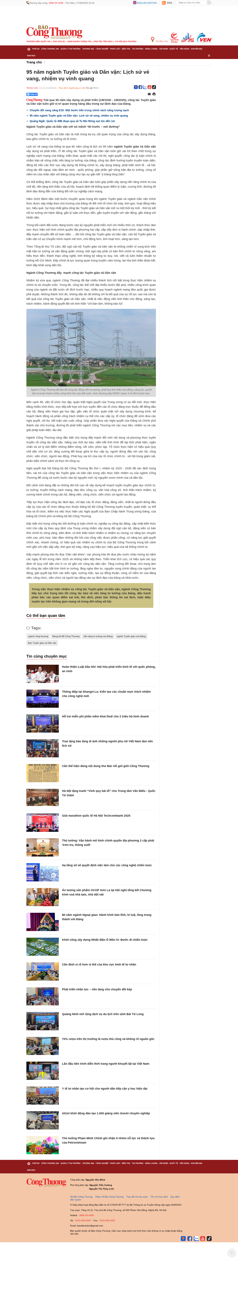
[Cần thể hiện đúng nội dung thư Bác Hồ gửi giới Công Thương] (42, 773)
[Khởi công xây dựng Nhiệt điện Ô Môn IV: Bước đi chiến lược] (42, 947)
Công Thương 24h (50, 49)
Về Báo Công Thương (81, 1196)
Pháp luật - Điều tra (120, 49)
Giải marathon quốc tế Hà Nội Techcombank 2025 (96, 815)
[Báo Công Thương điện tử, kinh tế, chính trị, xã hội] (54, 31)
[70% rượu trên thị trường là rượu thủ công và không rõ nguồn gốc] (42, 1046)
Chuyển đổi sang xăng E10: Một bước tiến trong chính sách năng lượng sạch (79, 110)
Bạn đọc (31, 56)
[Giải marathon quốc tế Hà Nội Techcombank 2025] (42, 823)
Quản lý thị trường (71, 49)
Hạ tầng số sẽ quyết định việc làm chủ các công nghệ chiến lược (107, 865)
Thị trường (137, 49)
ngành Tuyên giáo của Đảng (131, 636)
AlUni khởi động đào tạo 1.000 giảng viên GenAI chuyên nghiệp (106, 1113)
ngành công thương (38, 636)
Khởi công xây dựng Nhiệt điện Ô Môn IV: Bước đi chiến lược (105, 939)
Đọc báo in (59, 41)
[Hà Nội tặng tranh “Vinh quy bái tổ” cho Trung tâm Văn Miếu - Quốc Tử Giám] (42, 798)
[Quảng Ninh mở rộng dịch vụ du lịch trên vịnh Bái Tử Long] (42, 1021)
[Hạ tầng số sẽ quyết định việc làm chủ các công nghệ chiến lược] (42, 872)
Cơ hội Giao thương (125, 41)
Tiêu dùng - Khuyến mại (191, 49)
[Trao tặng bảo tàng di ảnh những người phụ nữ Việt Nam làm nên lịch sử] (42, 748)
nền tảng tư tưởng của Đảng (98, 636)
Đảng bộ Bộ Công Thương (65, 636)
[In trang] (154, 94)
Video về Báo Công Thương (109, 1196)
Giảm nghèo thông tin (79, 41)
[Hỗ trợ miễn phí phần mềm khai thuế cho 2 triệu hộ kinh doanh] (42, 723)
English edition (147, 3)
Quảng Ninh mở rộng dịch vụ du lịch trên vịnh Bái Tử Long (103, 1014)
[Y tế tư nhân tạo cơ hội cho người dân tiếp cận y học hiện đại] (42, 1095)
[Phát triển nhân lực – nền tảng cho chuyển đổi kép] (42, 996)
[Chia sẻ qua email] (149, 94)
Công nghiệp (102, 49)
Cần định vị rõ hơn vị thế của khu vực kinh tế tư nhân (99, 964)
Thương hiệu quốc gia (38, 41)
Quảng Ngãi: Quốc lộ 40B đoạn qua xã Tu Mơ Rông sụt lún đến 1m (72, 121)
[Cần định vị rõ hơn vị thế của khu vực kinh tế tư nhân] (42, 971)
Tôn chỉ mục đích (159, 1196)
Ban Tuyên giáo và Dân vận (42, 643)
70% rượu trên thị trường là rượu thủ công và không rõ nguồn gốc (108, 1039)
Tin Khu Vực (161, 41)
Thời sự (36, 49)
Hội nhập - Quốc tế (168, 49)
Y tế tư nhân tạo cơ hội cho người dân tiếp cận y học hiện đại (104, 1088)
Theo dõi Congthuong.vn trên (71, 88)
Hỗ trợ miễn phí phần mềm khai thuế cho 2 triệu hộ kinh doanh (105, 716)
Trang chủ (34, 62)
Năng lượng (151, 49)
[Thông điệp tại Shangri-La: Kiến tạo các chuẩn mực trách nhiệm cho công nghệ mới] (42, 699)
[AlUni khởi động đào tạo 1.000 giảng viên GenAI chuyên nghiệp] (42, 1120)
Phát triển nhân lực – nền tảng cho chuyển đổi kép (97, 989)
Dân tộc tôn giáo (103, 41)
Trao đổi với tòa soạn (137, 1196)
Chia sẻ (33, 94)
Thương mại (88, 49)
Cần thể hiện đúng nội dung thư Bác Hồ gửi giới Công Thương (105, 766)
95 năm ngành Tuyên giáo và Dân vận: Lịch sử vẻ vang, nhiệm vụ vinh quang (79, 115)
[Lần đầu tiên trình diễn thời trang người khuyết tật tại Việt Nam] (42, 1071)
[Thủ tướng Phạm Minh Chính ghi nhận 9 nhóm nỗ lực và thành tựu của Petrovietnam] (42, 1145)
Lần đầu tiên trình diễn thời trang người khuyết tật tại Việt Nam (105, 1063)
